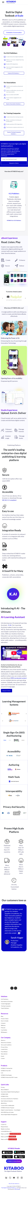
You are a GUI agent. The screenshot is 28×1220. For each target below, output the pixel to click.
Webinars (3, 1025)
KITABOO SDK (4, 1094)
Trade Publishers (5, 1008)
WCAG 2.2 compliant (9, 500)
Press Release (4, 1051)
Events (2, 1056)
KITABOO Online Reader (14, 1161)
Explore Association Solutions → (14, 104)
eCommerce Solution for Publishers (9, 1098)
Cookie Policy (4, 1049)
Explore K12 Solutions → (14, 73)
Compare (3, 1023)
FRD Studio (17, 1189)
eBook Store (4, 1103)
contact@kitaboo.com (6, 1131)
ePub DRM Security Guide (7, 1112)
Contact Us (3, 1124)
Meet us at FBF (8, 1139)
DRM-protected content (19, 678)
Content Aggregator (6, 1003)
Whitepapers (4, 1032)
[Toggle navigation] (3, 2)
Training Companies (6, 1006)
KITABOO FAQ (4, 1096)
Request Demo (4, 1126)
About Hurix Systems (6, 1042)
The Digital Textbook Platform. (8, 1187)
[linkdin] (6, 1177)
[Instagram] (22, 1177)
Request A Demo (6, 690)
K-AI (9, 625)
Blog (2, 1016)
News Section (4, 1054)
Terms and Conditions (6, 1044)
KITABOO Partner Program (7, 1107)
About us (3, 1040)
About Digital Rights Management (9, 1114)
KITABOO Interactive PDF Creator (9, 1077)
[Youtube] (14, 1177)
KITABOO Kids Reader (6, 1075)
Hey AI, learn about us (14, 1183)
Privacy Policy (4, 1047)
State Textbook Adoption (7, 1101)
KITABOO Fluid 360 (6, 1070)
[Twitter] (10, 1177)
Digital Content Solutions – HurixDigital (10, 1110)
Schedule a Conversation (14, 32)
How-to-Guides (4, 1021)
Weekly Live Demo (5, 1129)
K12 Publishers (4, 999)
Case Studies (4, 1030)
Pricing (2, 1087)
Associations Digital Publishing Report (10, 1091)
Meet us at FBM (8, 1136)
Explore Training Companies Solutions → (14, 133)
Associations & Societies (7, 1001)
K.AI (2, 1073)
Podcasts (3, 1027)
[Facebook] (18, 1177)
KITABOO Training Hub (6, 1068)
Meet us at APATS (10, 1134)
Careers (3, 1058)
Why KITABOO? (5, 1089)
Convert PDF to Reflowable (7, 1105)
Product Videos (4, 1018)
